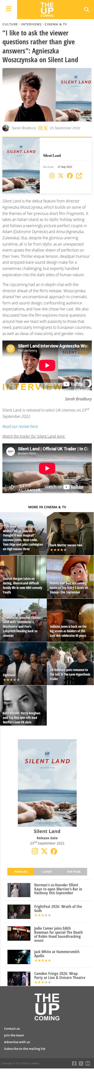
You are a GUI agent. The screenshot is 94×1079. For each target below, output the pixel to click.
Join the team (14, 1035)
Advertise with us (17, 1042)
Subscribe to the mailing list (24, 1048)
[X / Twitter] (61, 176)
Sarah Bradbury (24, 127)
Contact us (12, 1028)
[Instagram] (51, 176)
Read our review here (20, 426)
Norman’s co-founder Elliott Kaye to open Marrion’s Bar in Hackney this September (58, 889)
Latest (47, 871)
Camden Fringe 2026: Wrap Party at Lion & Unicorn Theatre (59, 976)
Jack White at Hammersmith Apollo (57, 954)
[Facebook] (70, 176)
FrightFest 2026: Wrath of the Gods (58, 909)
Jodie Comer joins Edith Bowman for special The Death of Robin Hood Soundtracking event (58, 934)
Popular (20, 871)
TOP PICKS (74, 871)
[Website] (79, 176)
